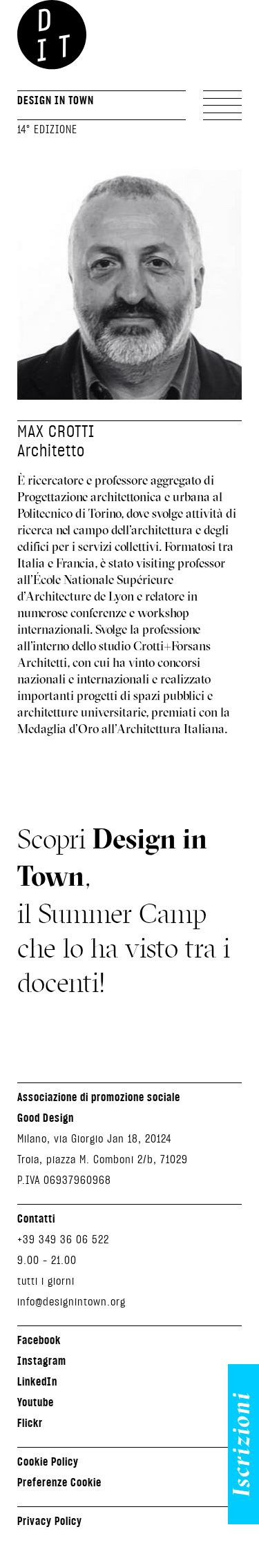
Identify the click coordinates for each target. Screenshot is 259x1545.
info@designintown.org (71, 1301)
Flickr (30, 1422)
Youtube (35, 1402)
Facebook (39, 1340)
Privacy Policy (49, 1520)
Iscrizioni (243, 1444)
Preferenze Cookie (59, 1482)
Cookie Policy (48, 1461)
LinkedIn (37, 1381)
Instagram (41, 1360)
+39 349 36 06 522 (63, 1239)
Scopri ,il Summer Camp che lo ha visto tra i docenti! (123, 911)
